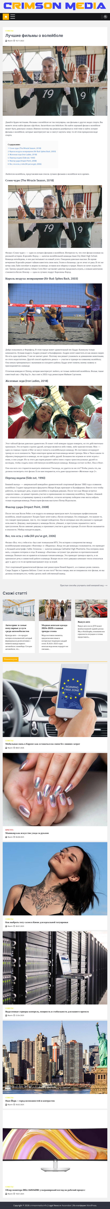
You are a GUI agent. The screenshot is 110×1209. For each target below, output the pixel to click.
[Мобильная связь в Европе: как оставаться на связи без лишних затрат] (55, 700)
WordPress (91, 1205)
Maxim (10, 40)
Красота (9, 830)
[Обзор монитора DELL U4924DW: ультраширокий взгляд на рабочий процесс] (55, 1146)
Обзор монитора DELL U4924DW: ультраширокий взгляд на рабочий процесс (45, 1190)
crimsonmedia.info (38, 1205)
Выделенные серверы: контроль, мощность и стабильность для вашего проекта (47, 1011)
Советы (9, 31)
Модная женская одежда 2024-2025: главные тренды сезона (54, 628)
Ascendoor (66, 1205)
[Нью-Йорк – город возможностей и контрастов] (55, 1057)
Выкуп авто (84, 621)
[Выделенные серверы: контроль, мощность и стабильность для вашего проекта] (55, 968)
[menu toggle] (12, 16)
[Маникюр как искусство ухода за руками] (55, 789)
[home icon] (6, 17)
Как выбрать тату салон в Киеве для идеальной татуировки (36, 922)
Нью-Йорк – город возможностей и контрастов (30, 1100)
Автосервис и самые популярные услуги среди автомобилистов (17, 628)
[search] (105, 17)
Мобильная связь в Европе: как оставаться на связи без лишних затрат (42, 743)
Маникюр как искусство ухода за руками (27, 833)
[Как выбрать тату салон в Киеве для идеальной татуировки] (55, 878)
